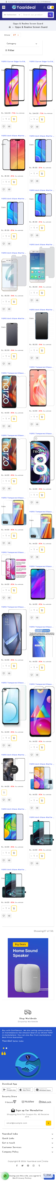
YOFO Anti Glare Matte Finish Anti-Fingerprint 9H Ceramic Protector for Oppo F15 (41, 310)
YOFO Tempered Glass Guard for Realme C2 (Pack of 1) (41, 566)
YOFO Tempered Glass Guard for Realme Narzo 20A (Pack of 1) (13, 552)
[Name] (48, 1123)
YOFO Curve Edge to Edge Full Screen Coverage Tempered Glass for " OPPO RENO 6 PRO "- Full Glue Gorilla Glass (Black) (13, 61)
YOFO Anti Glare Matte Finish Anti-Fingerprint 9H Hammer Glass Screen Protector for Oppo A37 (13, 318)
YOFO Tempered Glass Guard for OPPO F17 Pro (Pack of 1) (13, 683)
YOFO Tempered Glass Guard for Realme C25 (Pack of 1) (41, 684)
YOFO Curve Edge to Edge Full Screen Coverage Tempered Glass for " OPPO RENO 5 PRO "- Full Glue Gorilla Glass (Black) (42, 61)
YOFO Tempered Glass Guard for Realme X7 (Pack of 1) (13, 498)
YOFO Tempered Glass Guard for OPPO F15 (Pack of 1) (41, 367)
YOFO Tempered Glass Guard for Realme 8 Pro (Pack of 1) (41, 434)
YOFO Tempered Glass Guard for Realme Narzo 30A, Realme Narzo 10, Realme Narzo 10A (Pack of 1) (13, 373)
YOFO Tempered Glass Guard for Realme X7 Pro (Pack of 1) (41, 512)
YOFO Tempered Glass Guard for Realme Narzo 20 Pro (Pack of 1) (13, 435)
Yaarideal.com (34, 1161)
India (45, 1161)
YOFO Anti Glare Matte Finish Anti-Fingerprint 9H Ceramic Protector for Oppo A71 (13, 253)
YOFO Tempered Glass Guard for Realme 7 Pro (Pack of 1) (13, 607)
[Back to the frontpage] (10, 27)
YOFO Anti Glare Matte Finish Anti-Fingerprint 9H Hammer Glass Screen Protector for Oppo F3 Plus (41, 245)
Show (7, 35)
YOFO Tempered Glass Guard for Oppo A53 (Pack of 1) (41, 627)
